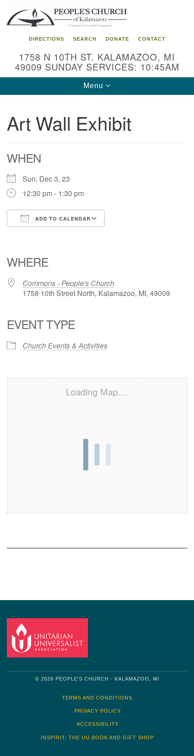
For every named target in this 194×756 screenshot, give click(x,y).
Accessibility (98, 724)
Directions (46, 39)
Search (85, 39)
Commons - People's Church (68, 283)
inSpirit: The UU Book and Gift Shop (97, 737)
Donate (117, 39)
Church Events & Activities (65, 345)
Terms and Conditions (97, 697)
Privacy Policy (97, 711)
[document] (97, 341)
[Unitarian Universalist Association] (49, 637)
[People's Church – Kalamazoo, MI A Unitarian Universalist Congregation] (97, 15)
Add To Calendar (62, 218)
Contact (152, 39)
